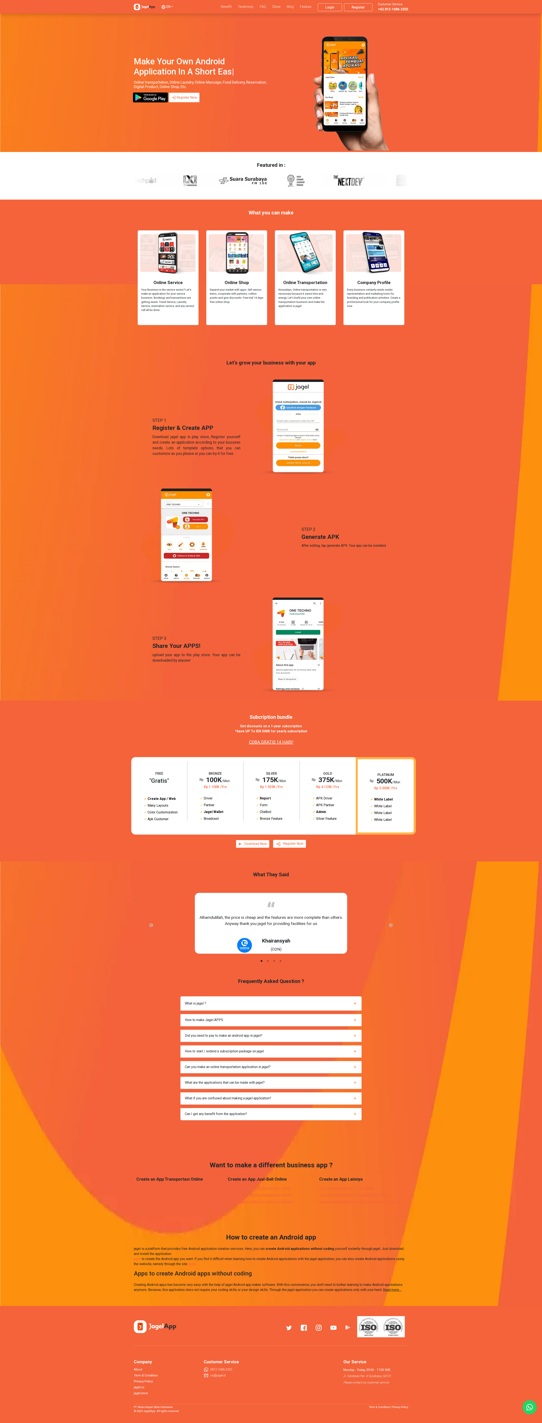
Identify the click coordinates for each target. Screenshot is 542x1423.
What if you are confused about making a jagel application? (228, 1098)
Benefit (226, 7)
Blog (290, 7)
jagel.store (141, 1393)
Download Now (255, 844)
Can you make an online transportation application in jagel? (228, 1067)
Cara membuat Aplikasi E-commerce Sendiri (260, 1202)
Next (391, 925)
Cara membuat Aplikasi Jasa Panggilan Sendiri (170, 1195)
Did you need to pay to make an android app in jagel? (223, 1036)
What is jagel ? (195, 1003)
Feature (305, 7)
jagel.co (139, 1387)
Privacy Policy (143, 1381)
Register (358, 7)
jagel (137, 1259)
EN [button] (168, 7)
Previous (151, 925)
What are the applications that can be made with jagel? (225, 1083)
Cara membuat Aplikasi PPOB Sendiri (346, 1188)
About (138, 1369)
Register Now (187, 97)
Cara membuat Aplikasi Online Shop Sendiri (260, 1188)
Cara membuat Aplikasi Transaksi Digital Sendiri (354, 1195)
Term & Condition (146, 1375)
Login (329, 7)
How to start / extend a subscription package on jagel (224, 1051)
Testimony (245, 7)
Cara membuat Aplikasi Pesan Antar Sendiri (168, 1202)
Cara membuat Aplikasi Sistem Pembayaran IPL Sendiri (360, 1202)
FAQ (263, 7)
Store (276, 7)
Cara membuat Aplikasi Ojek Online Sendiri (167, 1188)
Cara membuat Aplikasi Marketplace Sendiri (260, 1195)
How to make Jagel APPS (204, 1020)
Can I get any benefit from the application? (216, 1114)
